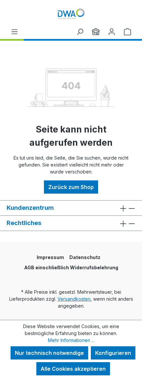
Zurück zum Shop (71, 187)
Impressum (50, 257)
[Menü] (14, 31)
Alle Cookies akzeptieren (73, 368)
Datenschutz (84, 257)
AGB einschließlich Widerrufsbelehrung (71, 267)
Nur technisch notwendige (49, 353)
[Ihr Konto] (112, 31)
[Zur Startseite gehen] (71, 13)
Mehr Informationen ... (71, 340)
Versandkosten (73, 299)
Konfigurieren (113, 353)
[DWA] (96, 31)
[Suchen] (80, 31)
